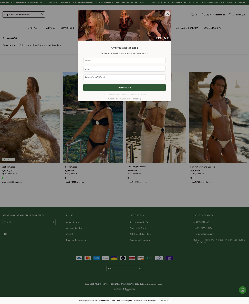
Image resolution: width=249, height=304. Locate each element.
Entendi (165, 300)
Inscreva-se (124, 87)
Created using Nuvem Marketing (124, 98)
